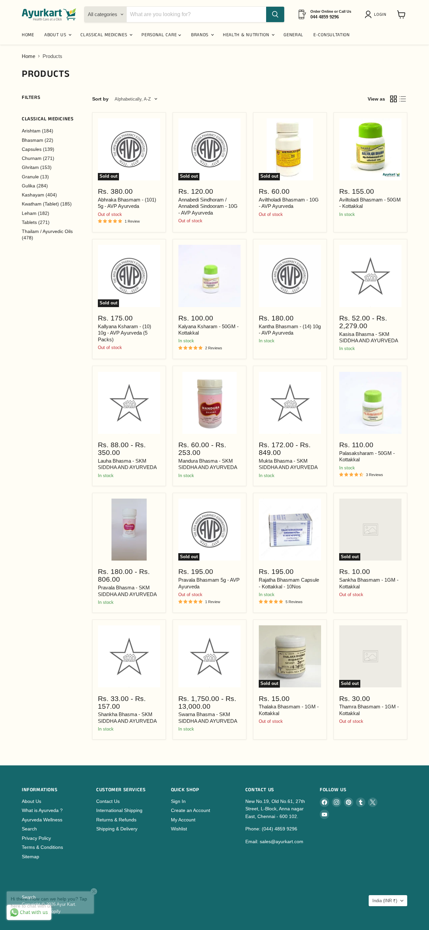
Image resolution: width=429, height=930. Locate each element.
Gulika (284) (35, 185)
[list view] (403, 99)
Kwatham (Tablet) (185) (47, 204)
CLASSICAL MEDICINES (104, 35)
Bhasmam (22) (37, 140)
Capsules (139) (38, 149)
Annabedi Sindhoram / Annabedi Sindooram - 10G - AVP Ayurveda (208, 206)
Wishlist (179, 828)
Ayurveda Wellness (42, 819)
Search (29, 828)
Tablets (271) (36, 222)
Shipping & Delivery (116, 828)
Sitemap (30, 856)
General (293, 35)
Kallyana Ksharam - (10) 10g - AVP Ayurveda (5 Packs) (124, 333)
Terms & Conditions (42, 847)
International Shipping (119, 810)
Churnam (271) (38, 158)
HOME (28, 35)
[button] (377, 14)
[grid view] (393, 99)
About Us (31, 801)
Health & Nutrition (247, 35)
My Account (183, 819)
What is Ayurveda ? (42, 810)
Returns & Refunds (116, 819)
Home (28, 56)
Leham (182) (35, 213)
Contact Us (108, 801)
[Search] (275, 14)
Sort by (100, 99)
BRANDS (200, 35)
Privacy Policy (36, 838)
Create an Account (190, 810)
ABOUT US (56, 35)
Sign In (178, 801)
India (384, 900)
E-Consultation (331, 35)
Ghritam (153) (37, 167)
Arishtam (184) (37, 130)
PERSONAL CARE (159, 35)
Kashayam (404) (39, 194)
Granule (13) (35, 176)
